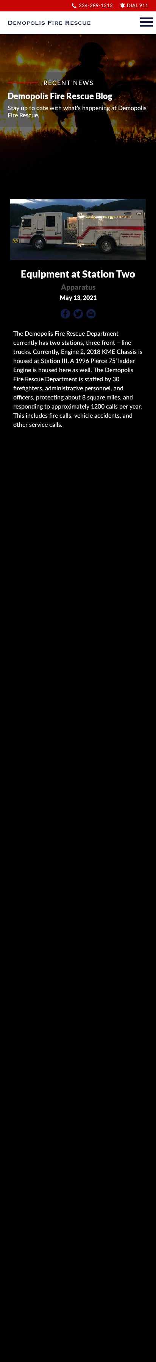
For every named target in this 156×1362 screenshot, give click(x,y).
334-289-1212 (96, 5)
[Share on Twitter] (78, 315)
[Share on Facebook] (65, 315)
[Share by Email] (91, 315)
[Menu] (146, 20)
